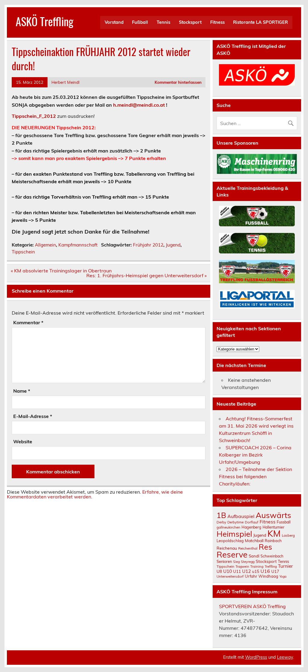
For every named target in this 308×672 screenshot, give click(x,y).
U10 (227, 571)
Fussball (284, 522)
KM (274, 533)
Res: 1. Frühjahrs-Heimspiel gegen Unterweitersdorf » (146, 275)
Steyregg (247, 562)
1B (221, 515)
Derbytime (235, 522)
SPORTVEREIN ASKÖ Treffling (252, 606)
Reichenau (227, 548)
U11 (237, 571)
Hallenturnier (273, 527)
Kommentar (28, 322)
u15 (255, 571)
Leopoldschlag (230, 540)
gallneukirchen (228, 527)
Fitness (217, 22)
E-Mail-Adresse (32, 416)
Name (21, 390)
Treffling (271, 566)
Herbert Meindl (65, 82)
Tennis (163, 22)
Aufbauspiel (240, 516)
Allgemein (45, 245)
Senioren (224, 561)
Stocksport (190, 22)
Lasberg (288, 535)
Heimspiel (234, 534)
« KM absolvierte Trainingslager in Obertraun (61, 271)
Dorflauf (251, 522)
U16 (265, 571)
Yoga (282, 576)
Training (256, 566)
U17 (275, 571)
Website (22, 441)
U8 (219, 571)
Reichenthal (247, 548)
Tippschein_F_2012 (34, 116)
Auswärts (273, 515)
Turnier (285, 566)
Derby (221, 522)
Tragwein (242, 566)
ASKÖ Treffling (44, 21)
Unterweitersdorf (230, 576)
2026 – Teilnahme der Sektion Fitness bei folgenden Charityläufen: (255, 476)
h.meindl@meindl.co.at (139, 105)
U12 (246, 571)
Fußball (140, 22)
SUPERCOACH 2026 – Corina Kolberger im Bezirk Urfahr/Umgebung (255, 454)
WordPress (256, 657)
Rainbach (273, 540)
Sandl (254, 556)
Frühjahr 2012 (148, 245)
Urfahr (251, 576)
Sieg (236, 562)
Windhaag (268, 576)
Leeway (285, 657)
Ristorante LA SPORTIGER (260, 22)
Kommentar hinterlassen (178, 82)
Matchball (254, 540)
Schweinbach (271, 556)
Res (265, 546)
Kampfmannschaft (77, 245)
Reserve (232, 554)
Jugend (173, 245)
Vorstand (114, 22)
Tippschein (23, 252)
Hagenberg (251, 527)
